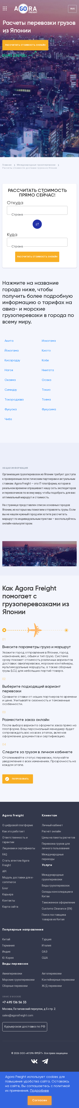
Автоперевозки (52, 973)
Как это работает (13, 831)
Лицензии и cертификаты (18, 848)
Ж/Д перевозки (52, 985)
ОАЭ (44, 951)
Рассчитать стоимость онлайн (25, 45)
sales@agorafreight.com (17, 1015)
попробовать (20, 779)
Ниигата (48, 370)
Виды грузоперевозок (56, 885)
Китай (6, 939)
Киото (46, 350)
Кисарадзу (12, 360)
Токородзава (14, 399)
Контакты (8, 900)
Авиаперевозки (12, 973)
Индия (6, 951)
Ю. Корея (8, 957)
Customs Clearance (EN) (57, 908)
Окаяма (10, 380)
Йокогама (12, 350)
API (4, 871)
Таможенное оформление (58, 902)
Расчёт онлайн (51, 831)
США (45, 957)
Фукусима (49, 409)
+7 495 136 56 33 (14, 1002)
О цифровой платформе (17, 825)
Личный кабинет (52, 825)
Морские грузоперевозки (18, 979)
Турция (46, 939)
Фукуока (11, 409)
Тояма (46, 399)
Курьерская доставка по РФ (24, 1026)
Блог (5, 888)
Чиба (8, 419)
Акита (9, 341)
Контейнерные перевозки (58, 979)
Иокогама (49, 341)
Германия (8, 945)
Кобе (45, 360)
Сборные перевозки (15, 985)
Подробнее (39, 1090)
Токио (46, 389)
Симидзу (11, 389)
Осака (46, 380)
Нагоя (9, 370)
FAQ (4, 854)
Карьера (7, 894)
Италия (46, 945)
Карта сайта (10, 906)
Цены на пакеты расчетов (58, 837)
